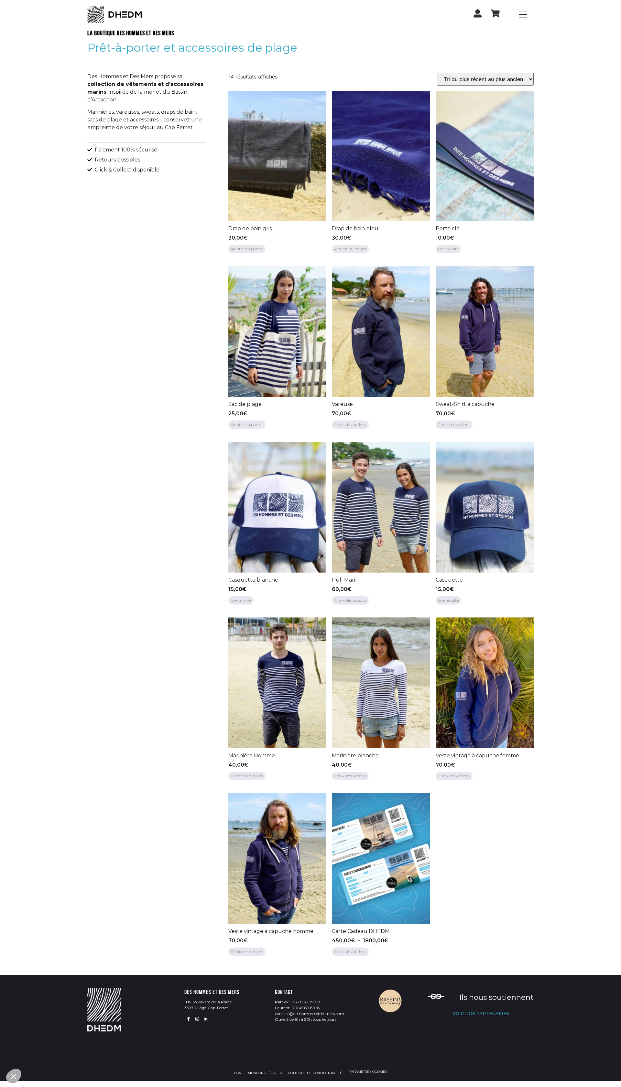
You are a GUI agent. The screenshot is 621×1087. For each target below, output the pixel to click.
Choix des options (350, 424)
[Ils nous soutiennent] (436, 997)
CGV (237, 1073)
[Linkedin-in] (205, 1019)
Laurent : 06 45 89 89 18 (297, 1007)
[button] (13, 1076)
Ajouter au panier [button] (247, 248)
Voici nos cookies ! (34, 1028)
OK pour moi (119, 1054)
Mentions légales (265, 1073)
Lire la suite (448, 248)
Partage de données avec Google (48, 1022)
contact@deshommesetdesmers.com (309, 1013)
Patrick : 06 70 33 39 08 (297, 1001)
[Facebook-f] (188, 1019)
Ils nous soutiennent (496, 997)
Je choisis (74, 1054)
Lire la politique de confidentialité (43, 1001)
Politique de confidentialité (315, 1073)
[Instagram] (197, 1019)
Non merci (29, 1054)
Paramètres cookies (368, 1072)
